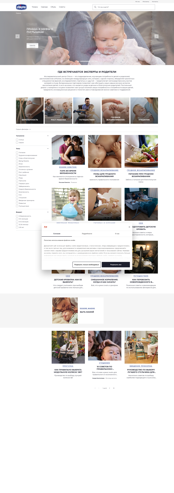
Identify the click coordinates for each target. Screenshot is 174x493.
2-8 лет (21, 227)
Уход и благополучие (27, 158)
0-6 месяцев (23, 219)
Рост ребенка (24, 172)
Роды (21, 178)
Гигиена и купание (26, 169)
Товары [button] (35, 7)
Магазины (146, 1)
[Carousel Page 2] (81, 61)
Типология (20, 136)
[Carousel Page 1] (78, 61)
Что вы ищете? (103, 7)
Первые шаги (24, 183)
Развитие (22, 203)
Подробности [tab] (87, 233)
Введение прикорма (26, 200)
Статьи (21, 140)
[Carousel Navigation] (87, 36)
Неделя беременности (27, 189)
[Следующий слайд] (156, 36)
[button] (23, 129)
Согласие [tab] (56, 233)
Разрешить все (115, 264)
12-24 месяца (23, 224)
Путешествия (24, 206)
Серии (21, 142)
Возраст (19, 212)
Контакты (155, 1)
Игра (21, 164)
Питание (22, 152)
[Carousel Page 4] (96, 61)
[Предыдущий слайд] (18, 36)
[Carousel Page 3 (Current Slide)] (89, 61)
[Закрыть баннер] (129, 227)
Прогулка (22, 181)
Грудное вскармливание (28, 155)
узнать (32, 47)
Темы (18, 149)
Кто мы (137, 1)
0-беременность (25, 216)
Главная (18, 13)
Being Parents (24, 161)
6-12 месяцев (23, 222)
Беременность (24, 167)
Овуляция (22, 175)
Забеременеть (24, 186)
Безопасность (24, 192)
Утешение (22, 198)
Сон (20, 195)
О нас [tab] (117, 233)
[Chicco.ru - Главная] (21, 7)
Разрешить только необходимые (86, 264)
